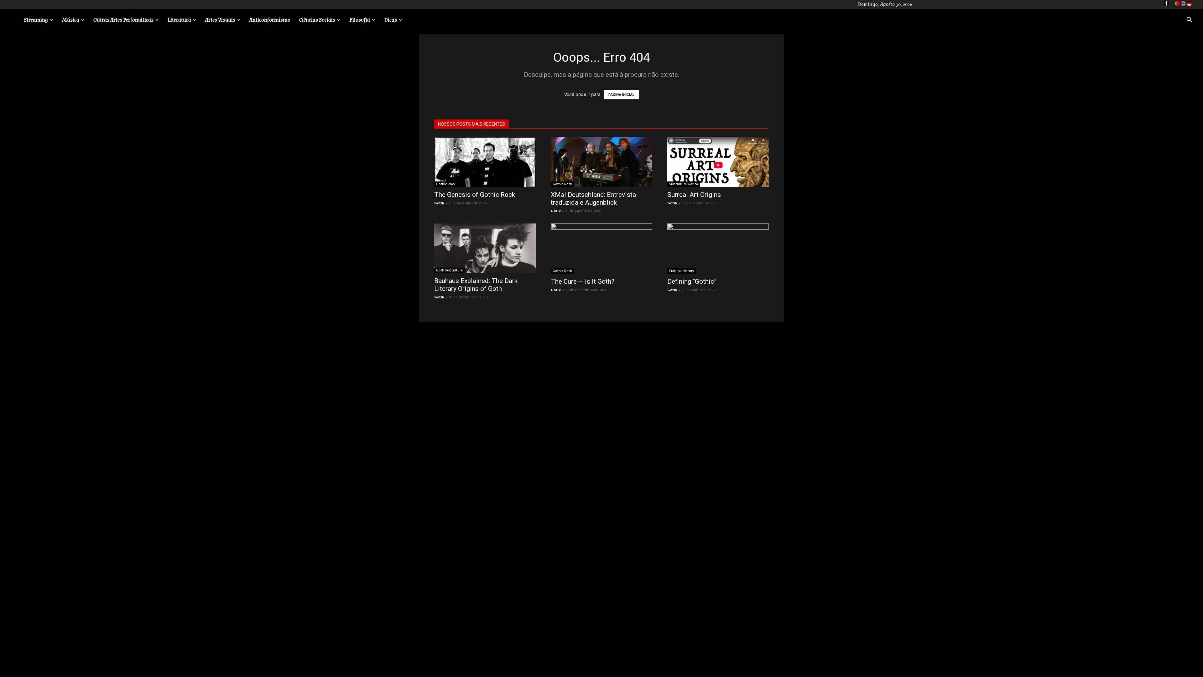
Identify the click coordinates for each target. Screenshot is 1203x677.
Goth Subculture (449, 270)
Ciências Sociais (317, 20)
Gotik (439, 203)
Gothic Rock (446, 184)
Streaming (36, 20)
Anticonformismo (269, 20)
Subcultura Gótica (683, 184)
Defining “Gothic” (691, 281)
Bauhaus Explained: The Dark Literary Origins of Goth (476, 284)
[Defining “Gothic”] (718, 248)
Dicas (390, 20)
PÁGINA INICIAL (621, 94)
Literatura (179, 20)
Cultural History (681, 271)
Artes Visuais (220, 20)
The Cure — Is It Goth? (582, 281)
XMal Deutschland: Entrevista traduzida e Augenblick (593, 198)
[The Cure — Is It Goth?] (601, 248)
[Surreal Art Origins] (718, 162)
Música (70, 20)
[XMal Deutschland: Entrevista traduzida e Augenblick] (601, 162)
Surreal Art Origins (694, 194)
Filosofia (359, 20)
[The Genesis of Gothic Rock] (485, 162)
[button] (1189, 21)
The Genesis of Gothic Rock (474, 194)
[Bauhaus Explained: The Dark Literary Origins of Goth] (485, 248)
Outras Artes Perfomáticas (123, 20)
